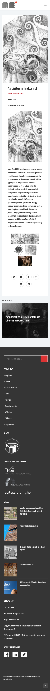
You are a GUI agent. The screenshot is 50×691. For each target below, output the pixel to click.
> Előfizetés (8, 418)
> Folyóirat (8, 375)
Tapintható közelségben (29, 526)
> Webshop (8, 412)
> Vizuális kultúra (10, 387)
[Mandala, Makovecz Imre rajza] (18, 250)
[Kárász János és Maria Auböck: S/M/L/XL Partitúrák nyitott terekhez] (10, 513)
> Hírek (6, 393)
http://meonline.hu (11, 619)
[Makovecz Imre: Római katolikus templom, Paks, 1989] (25, 261)
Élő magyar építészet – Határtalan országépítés (33, 583)
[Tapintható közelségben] (10, 533)
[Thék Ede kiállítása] (10, 569)
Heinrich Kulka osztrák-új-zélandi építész (32, 548)
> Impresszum (9, 424)
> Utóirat (7, 381)
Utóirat (10, 93)
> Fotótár (7, 399)
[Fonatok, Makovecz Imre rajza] (18, 239)
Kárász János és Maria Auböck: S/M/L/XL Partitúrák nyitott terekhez (31, 511)
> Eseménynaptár (10, 406)
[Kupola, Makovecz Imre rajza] (30, 250)
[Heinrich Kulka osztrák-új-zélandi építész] (10, 552)
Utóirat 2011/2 (19, 93)
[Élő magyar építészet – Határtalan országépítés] (10, 587)
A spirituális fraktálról (22, 88)
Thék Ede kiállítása (27, 564)
